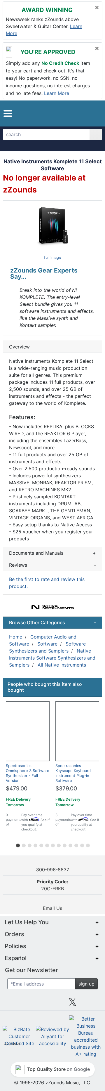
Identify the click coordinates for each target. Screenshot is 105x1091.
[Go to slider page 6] (47, 844)
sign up (86, 984)
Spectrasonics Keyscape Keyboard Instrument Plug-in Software (73, 773)
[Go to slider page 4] (35, 844)
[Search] (96, 134)
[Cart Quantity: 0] (75, 113)
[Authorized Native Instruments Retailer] (53, 607)
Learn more (56, 93)
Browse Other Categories (52, 622)
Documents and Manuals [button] (52, 553)
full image (52, 257)
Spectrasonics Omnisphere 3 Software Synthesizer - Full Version (27, 773)
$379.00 (66, 788)
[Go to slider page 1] (17, 844)
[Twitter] (72, 1004)
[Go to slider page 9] (64, 844)
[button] (8, 113)
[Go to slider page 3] (29, 844)
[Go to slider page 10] (70, 844)
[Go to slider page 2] (23, 844)
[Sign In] (86, 113)
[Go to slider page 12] (82, 844)
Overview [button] (52, 346)
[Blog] (12, 1004)
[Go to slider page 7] (52, 844)
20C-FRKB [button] (52, 885)
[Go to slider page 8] (58, 844)
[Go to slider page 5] (41, 844)
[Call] (95, 114)
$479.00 (16, 788)
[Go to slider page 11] (76, 844)
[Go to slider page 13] (87, 844)
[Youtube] (92, 1004)
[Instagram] (52, 1004)
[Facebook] (32, 1004)
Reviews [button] (52, 565)
